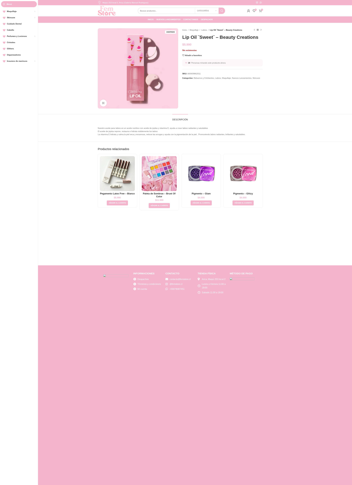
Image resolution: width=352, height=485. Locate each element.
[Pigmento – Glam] (201, 173)
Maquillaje (194, 30)
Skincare (256, 78)
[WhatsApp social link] (261, 2)
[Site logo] (107, 11)
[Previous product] (254, 30)
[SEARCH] (222, 11)
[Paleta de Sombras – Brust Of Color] (159, 173)
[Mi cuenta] (248, 11)
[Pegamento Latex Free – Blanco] (117, 173)
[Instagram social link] (257, 2)
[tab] (180, 118)
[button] (117, 202)
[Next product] (261, 30)
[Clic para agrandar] (103, 103)
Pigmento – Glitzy (243, 193)
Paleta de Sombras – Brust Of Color (159, 195)
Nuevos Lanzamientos (241, 78)
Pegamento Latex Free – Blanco (117, 193)
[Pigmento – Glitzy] (243, 173)
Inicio (184, 30)
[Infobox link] (123, 2)
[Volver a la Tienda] (257, 30)
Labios (204, 30)
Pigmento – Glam (201, 193)
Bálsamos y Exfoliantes (204, 78)
